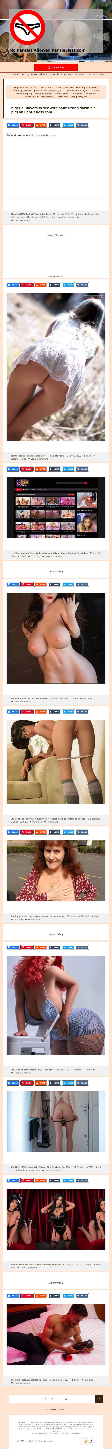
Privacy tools (75, 1433)
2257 (50, 1433)
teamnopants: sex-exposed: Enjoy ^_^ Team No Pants (37, 455)
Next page (99, 1399)
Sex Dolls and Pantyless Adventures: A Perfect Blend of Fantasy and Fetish (48, 818)
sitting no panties (43, 93)
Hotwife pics (33, 217)
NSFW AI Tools (97, 74)
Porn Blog (35, 556)
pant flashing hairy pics (78, 90)
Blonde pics (93, 214)
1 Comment (52, 821)
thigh (80, 214)
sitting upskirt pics (22, 90)
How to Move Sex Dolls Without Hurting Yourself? (36, 1264)
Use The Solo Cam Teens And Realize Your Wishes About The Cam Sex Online (49, 553)
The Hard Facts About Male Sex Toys (29, 1379)
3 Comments (34, 919)
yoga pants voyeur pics (25, 87)
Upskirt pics (62, 217)
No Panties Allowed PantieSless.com (47, 50)
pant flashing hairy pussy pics (49, 90)
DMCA (56, 1433)
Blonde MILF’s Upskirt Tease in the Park (31, 214)
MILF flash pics (47, 217)
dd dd (23, 556)
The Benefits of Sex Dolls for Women (29, 698)
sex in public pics (64, 87)
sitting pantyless (79, 96)
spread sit (63, 96)
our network (80, 1429)
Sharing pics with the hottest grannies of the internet (38, 916)
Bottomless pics (18, 217)
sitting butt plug (24, 93)
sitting (95, 90)
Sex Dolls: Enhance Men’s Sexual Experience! (33, 1069)
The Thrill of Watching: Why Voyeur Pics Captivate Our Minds (41, 1167)
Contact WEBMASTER (39, 1433)
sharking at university (87, 87)
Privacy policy (64, 1433)
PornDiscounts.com (60, 74)
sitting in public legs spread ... (40, 96)
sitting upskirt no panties (83, 93)
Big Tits (61, 1409)
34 (66, 1399)
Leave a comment (21, 220)
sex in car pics (47, 87)
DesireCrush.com (39, 74)
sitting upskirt (62, 93)
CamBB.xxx (80, 74)
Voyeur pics (74, 217)
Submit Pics (58, 67)
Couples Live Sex (56, 276)
